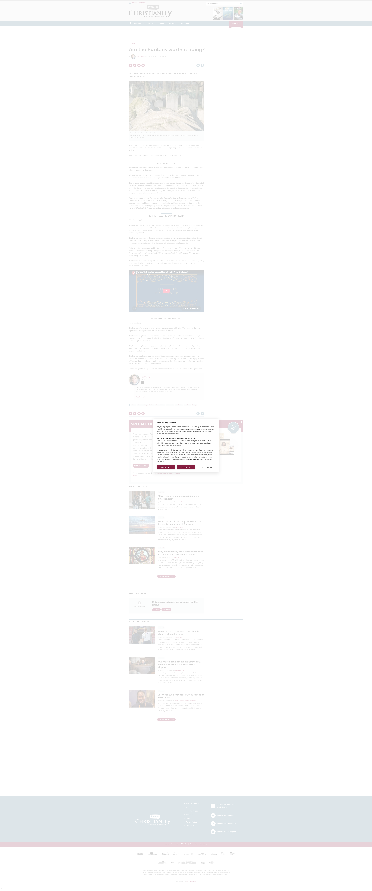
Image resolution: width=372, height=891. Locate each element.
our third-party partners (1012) (190, 429)
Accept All (166, 467)
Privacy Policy (167, 459)
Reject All (185, 467)
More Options (206, 467)
